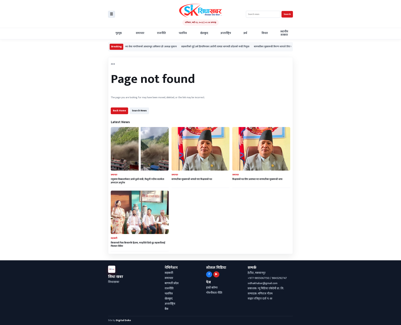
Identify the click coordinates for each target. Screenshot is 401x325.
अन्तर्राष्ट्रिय (225, 33)
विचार (265, 33)
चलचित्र (183, 33)
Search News (139, 111)
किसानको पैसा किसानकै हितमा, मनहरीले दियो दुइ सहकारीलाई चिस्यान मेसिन (138, 244)
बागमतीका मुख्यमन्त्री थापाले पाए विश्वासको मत (192, 179)
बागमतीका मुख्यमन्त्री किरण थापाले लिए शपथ (260, 47)
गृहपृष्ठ (118, 33)
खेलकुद (204, 33)
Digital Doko (123, 320)
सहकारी (169, 273)
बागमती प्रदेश (172, 283)
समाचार (140, 33)
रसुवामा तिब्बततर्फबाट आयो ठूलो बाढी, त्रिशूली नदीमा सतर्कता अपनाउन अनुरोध (137, 181)
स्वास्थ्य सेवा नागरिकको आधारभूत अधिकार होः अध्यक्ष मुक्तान (135, 47)
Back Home (119, 111)
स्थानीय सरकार (284, 33)
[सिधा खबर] (200, 10)
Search (287, 14)
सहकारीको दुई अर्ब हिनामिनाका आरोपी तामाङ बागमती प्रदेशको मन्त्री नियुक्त (201, 47)
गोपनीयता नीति (214, 293)
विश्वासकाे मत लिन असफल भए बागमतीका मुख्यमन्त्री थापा (257, 179)
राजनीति (161, 33)
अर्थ (245, 33)
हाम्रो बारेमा (212, 287)
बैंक (166, 309)
